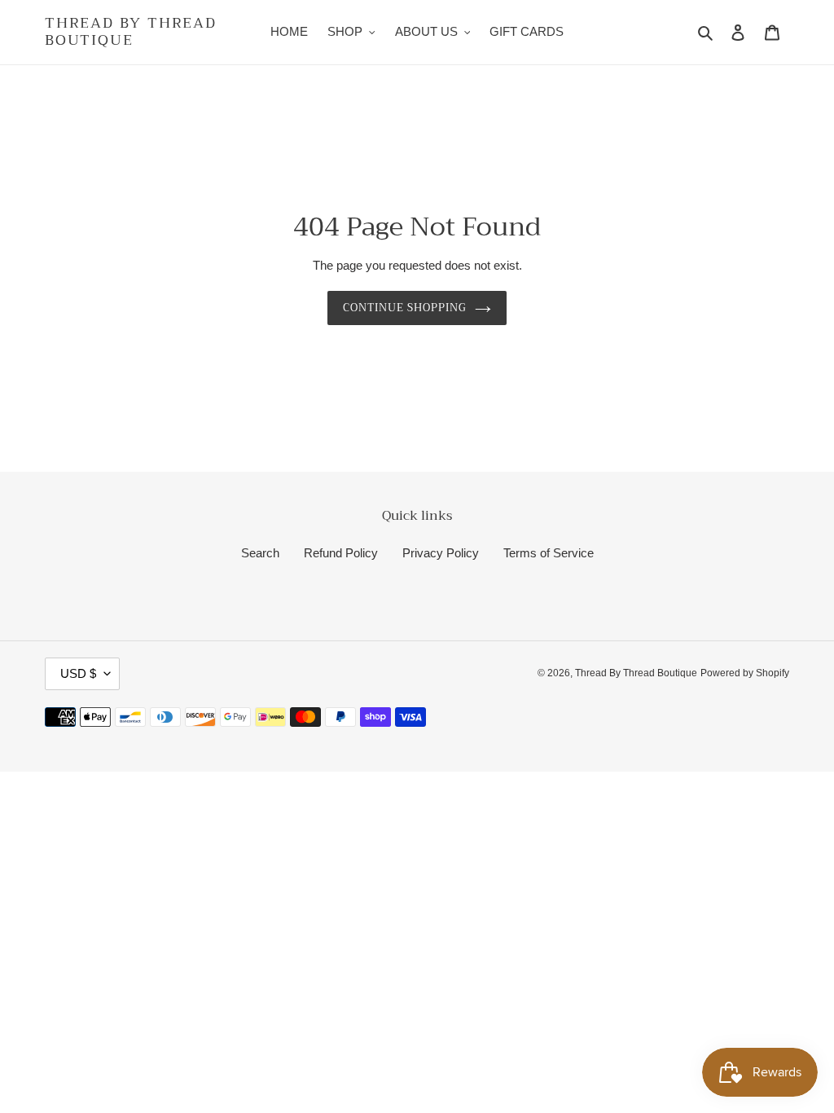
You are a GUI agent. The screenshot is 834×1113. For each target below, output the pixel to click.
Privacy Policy (440, 553)
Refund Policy (341, 553)
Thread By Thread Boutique (131, 32)
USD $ (78, 673)
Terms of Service (548, 553)
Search (260, 553)
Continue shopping (405, 307)
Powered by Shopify (744, 673)
